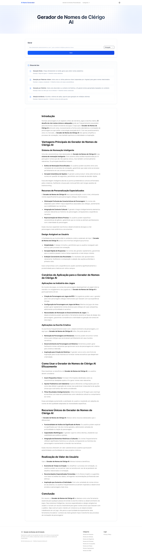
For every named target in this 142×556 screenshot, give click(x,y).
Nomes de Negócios (88, 539)
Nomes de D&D (87, 550)
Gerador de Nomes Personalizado (72, 2)
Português (107, 47)
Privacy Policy (107, 534)
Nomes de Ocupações (89, 543)
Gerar (71, 52)
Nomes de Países (87, 546)
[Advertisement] (11, 63)
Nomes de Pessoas (88, 534)
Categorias (85, 2)
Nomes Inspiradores (88, 548)
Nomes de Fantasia (88, 541)
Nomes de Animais (88, 536)
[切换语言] (119, 2)
